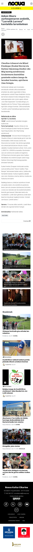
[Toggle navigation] (2, 3)
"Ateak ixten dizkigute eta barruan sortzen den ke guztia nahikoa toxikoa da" (16, 472)
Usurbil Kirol (8, 364)
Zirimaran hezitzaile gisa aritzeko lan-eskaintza (16, 332)
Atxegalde (22, 448)
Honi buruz (11, 514)
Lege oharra (21, 514)
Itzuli (28, 29)
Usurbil (16, 8)
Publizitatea (13, 517)
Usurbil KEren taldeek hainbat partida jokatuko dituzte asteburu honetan (16, 361)
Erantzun (26, 221)
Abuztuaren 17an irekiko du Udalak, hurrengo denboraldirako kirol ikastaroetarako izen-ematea (15, 420)
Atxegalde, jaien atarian (11, 446)
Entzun (21, 29)
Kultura (5, 215)
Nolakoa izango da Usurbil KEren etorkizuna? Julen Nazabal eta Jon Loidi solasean (15, 391)
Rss (24, 520)
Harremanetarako (14, 520)
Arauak (21, 517)
